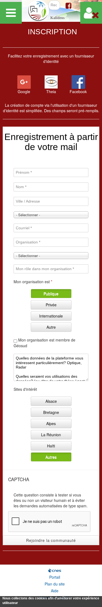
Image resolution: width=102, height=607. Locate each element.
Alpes (51, 423)
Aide (54, 590)
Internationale (51, 316)
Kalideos (57, 18)
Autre (51, 327)
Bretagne (51, 412)
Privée (51, 304)
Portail (54, 577)
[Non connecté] (91, 13)
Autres (51, 457)
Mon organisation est (33, 281)
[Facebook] (68, 5)
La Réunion (51, 434)
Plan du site (55, 584)
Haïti (51, 446)
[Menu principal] (11, 13)
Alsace (51, 401)
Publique (51, 293)
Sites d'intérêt (25, 389)
